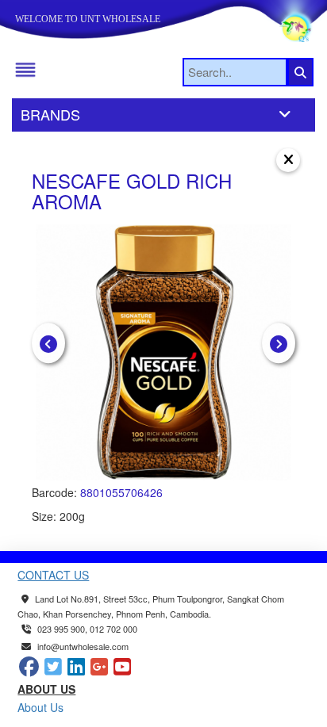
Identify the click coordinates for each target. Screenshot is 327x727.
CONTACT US (53, 575)
